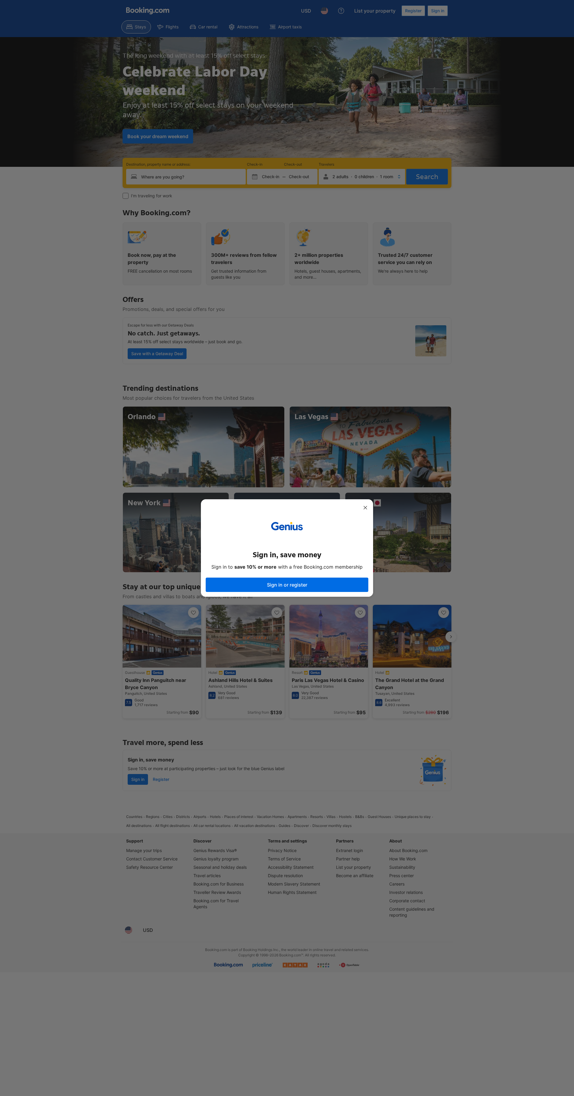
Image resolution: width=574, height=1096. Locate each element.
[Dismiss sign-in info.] (365, 507)
